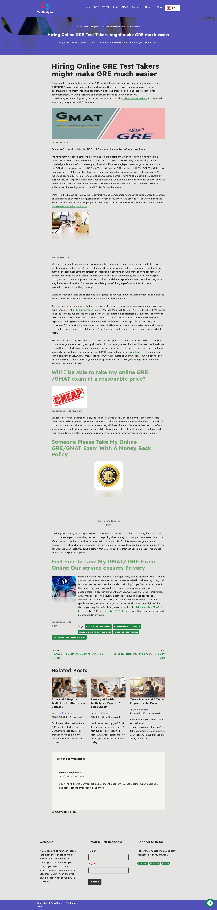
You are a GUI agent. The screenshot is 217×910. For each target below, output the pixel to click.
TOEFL (106, 7)
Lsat (115, 7)
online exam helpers (132, 352)
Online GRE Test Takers (126, 632)
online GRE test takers (135, 98)
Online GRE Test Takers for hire (69, 637)
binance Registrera (70, 772)
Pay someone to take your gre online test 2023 (135, 42)
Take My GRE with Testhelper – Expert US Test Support (105, 703)
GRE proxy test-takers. (88, 310)
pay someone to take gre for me (69, 206)
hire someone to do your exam (95, 632)
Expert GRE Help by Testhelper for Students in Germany (68, 703)
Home (87, 7)
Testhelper (43, 903)
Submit (95, 881)
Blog (159, 7)
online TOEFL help (117, 611)
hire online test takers (98, 626)
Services (136, 7)
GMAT (124, 7)
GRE (96, 7)
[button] (152, 7)
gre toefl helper (69, 42)
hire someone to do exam (127, 626)
